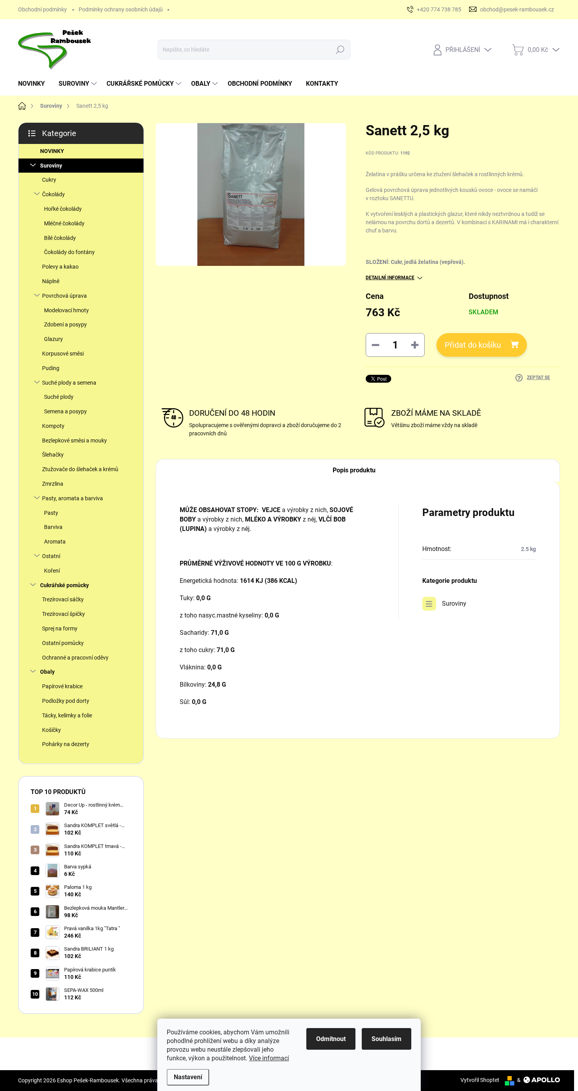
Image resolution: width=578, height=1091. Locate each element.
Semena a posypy (65, 411)
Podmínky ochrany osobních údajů (121, 9)
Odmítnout (331, 1039)
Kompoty (53, 426)
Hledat (340, 49)
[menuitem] (34, 84)
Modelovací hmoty (66, 310)
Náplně (50, 281)
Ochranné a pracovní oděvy (75, 657)
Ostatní (51, 556)
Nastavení (188, 1077)
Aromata (55, 541)
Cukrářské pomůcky (64, 585)
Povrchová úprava (64, 296)
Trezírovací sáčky (63, 599)
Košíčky (51, 730)
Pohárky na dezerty (65, 744)
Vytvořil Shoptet (479, 1080)
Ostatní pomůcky (63, 643)
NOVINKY (52, 151)
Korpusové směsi (63, 353)
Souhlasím (386, 1039)
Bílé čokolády (60, 238)
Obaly (47, 672)
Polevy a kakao (60, 267)
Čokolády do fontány (69, 252)
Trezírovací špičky (63, 614)
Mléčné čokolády (64, 223)
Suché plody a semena (69, 383)
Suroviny (51, 165)
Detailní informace (390, 277)
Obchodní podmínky (42, 9)
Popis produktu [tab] (354, 470)
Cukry (49, 180)
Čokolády (53, 194)
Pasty (51, 513)
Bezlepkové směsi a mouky (74, 440)
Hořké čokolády (63, 209)
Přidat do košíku (473, 345)
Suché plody (59, 397)
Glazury (53, 339)
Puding (50, 368)
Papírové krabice (62, 686)
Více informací (269, 1058)
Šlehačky (53, 455)
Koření (52, 571)
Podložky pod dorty (65, 701)
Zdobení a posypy (65, 324)
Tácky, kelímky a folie (67, 715)
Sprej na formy (59, 628)
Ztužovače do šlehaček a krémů (80, 469)
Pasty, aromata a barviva (72, 498)
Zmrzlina (52, 484)
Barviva (53, 527)
